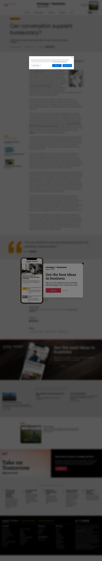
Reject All (57, 65)
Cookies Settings (35, 65)
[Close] (72, 57)
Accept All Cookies (67, 65)
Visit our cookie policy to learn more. (60, 61)
